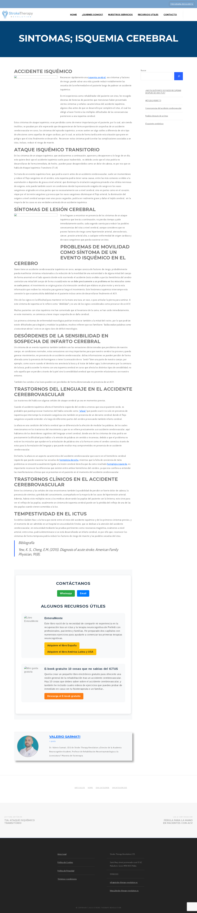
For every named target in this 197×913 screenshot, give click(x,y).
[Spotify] (192, 14)
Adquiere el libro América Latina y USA (70, 652)
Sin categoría (102, 788)
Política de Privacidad (66, 870)
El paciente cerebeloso (154, 123)
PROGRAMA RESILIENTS (182, 4)
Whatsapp (66, 593)
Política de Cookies (65, 862)
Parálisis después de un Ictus (156, 116)
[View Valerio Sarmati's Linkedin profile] (44, 746)
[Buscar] (178, 76)
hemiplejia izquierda (117, 464)
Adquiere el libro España (62, 645)
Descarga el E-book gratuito (64, 696)
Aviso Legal (62, 854)
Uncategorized (119, 788)
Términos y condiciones (67, 879)
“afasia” (82, 411)
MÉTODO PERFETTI (153, 100)
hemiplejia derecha (69, 460)
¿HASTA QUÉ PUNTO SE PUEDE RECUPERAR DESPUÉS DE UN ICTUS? (163, 91)
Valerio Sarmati (64, 737)
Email (83, 593)
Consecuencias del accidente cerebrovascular (163, 108)
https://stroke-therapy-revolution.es (124, 890)
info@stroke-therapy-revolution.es (124, 882)
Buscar (143, 70)
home (90, 788)
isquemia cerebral (97, 77)
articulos (80, 788)
